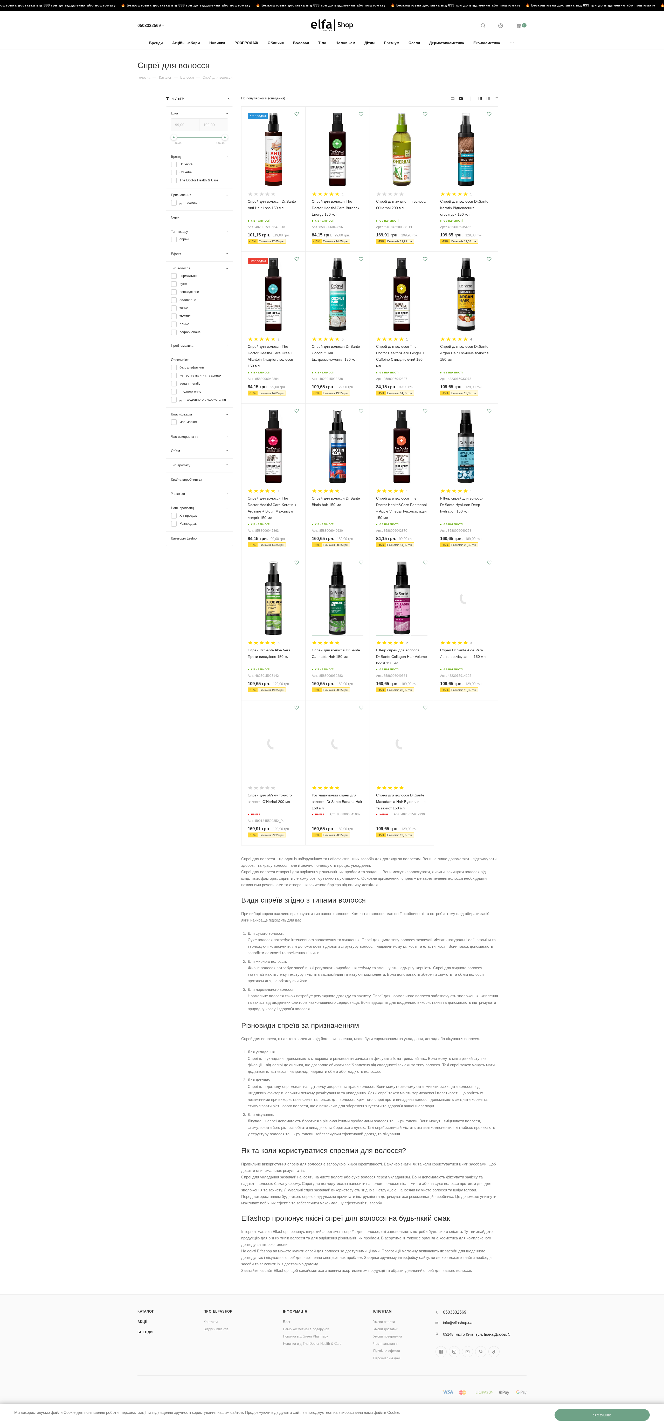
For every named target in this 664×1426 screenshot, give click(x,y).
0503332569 (149, 25)
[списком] (488, 98)
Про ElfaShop (218, 1311)
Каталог (145, 1311)
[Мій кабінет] (500, 26)
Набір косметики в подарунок (306, 1329)
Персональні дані (386, 1358)
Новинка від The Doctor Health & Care (312, 1344)
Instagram (454, 1351)
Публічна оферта (386, 1351)
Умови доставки (385, 1329)
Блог (286, 1322)
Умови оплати (384, 1322)
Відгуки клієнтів (216, 1329)
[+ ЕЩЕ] (512, 43)
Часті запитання (385, 1344)
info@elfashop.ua (457, 1322)
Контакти (211, 1322)
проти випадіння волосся (407, 1099)
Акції (142, 1322)
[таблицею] (496, 98)
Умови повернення (387, 1336)
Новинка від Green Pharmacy (305, 1336)
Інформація (295, 1311)
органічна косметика (440, 1238)
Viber (480, 1351)
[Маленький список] (452, 98)
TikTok (494, 1351)
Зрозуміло (602, 1415)
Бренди (145, 1332)
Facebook (441, 1351)
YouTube (467, 1351)
